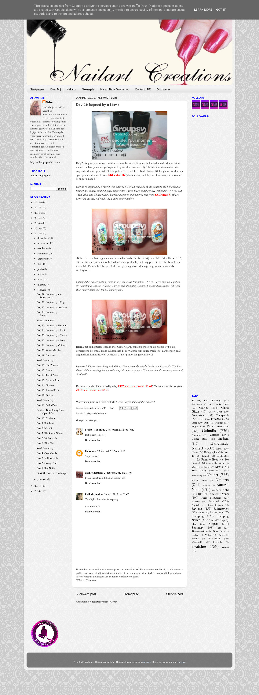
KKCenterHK (116, 175)
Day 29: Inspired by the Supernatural (49, 296)
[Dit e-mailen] (121, 408)
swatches (199, 546)
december (43, 238)
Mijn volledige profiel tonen (45, 162)
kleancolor (218, 541)
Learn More (203, 9)
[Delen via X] (128, 408)
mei (40, 274)
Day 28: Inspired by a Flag (51, 302)
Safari (200, 512)
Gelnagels (88, 89)
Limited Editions (201, 463)
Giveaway (196, 434)
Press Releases (215, 505)
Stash (211, 520)
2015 (37, 218)
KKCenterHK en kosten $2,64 (135, 386)
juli (40, 263)
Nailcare (206, 485)
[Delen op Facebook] (132, 408)
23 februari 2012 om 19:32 (111, 451)
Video (208, 535)
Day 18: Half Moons (47, 365)
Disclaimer (163, 89)
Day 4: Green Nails (47, 453)
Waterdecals (214, 538)
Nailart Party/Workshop (114, 89)
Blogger (181, 662)
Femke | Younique (95, 429)
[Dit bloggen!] (125, 408)
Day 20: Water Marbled (49, 350)
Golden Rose (199, 438)
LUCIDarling (223, 455)
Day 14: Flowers (45, 385)
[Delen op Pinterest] (136, 408)
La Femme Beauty (209, 459)
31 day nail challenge (95, 413)
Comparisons (199, 415)
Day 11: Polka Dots (47, 405)
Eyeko (207, 422)
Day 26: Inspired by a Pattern (48, 314)
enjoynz (146, 662)
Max (218, 467)
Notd (225, 490)
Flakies (219, 422)
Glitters (214, 435)
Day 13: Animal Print (48, 390)
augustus (42, 258)
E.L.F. (201, 419)
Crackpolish (222, 415)
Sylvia (49, 102)
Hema (195, 452)
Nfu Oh (215, 490)
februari (42, 289)
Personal (214, 501)
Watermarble (197, 541)
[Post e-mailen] (112, 407)
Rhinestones (221, 508)
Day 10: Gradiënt (46, 418)
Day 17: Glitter (45, 370)
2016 (37, 212)
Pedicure (195, 501)
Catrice (203, 408)
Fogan (195, 426)
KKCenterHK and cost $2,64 (92, 390)
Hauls (219, 448)
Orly (212, 493)
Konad (205, 455)
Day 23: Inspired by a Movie (52, 335)
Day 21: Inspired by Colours (52, 345)
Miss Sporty (199, 470)
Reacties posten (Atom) (104, 601)
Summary (198, 527)
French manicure (218, 426)
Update (195, 534)
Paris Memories (211, 497)
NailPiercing (197, 475)
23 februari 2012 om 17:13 (120, 429)
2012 (37, 233)
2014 (37, 223)
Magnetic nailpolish (201, 466)
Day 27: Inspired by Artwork (52, 307)
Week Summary (45, 320)
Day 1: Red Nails (46, 468)
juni (40, 269)
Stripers (213, 524)
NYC (218, 470)
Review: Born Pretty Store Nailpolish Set (51, 411)
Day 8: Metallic (45, 428)
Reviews (197, 508)
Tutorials (217, 531)
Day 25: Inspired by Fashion (52, 325)
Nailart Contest (199, 480)
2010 (37, 491)
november (43, 243)
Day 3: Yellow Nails (47, 458)
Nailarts (71, 89)
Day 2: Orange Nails (47, 463)
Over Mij (55, 89)
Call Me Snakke (94, 494)
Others (225, 494)
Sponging (215, 512)
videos (225, 546)
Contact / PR (143, 89)
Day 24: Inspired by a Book (51, 330)
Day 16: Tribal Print (47, 375)
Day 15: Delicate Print (48, 380)
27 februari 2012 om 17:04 (118, 472)
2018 (37, 202)
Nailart (212, 474)
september (43, 253)
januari (42, 479)
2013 (37, 228)
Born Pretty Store (218, 404)
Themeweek (198, 531)
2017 (37, 207)
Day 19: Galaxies (46, 355)
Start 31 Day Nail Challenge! (52, 473)
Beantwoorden (92, 440)
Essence (216, 419)
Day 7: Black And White (50, 433)
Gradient (223, 438)
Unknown (90, 451)
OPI (200, 494)
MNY (221, 463)
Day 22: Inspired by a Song (51, 340)
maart (41, 284)
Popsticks (196, 505)
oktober (42, 248)
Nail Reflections (94, 473)
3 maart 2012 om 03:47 (116, 494)
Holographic (210, 452)
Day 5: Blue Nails (46, 443)
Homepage (131, 593)
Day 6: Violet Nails (47, 438)
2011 (37, 485)
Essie (194, 422)
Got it (221, 9)
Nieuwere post (86, 593)
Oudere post (174, 593)
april (40, 279)
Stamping (198, 516)
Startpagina (37, 89)
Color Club (215, 411)
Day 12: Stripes (45, 395)
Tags (218, 527)
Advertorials (197, 404)
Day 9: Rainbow (45, 423)
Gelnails (209, 430)
